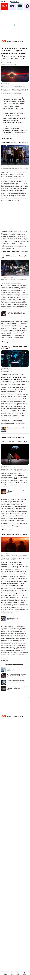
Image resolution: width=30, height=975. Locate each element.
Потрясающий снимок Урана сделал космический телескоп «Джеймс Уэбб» (16, 681)
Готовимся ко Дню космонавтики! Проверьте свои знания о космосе (17, 428)
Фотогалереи (10, 676)
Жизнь (8, 492)
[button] (15, 41)
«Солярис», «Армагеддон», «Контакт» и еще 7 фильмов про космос (17, 617)
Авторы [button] (3, 657)
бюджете (20, 90)
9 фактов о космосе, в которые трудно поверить (16, 490)
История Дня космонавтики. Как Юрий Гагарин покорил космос (16, 668)
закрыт (21, 422)
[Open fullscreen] (26, 147)
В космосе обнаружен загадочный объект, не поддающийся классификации (18, 687)
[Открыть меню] (28, 2)
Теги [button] (7, 657)
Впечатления (10, 619)
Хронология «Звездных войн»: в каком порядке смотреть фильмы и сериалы (16, 312)
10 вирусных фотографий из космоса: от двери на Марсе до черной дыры (16, 674)
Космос (3, 45)
